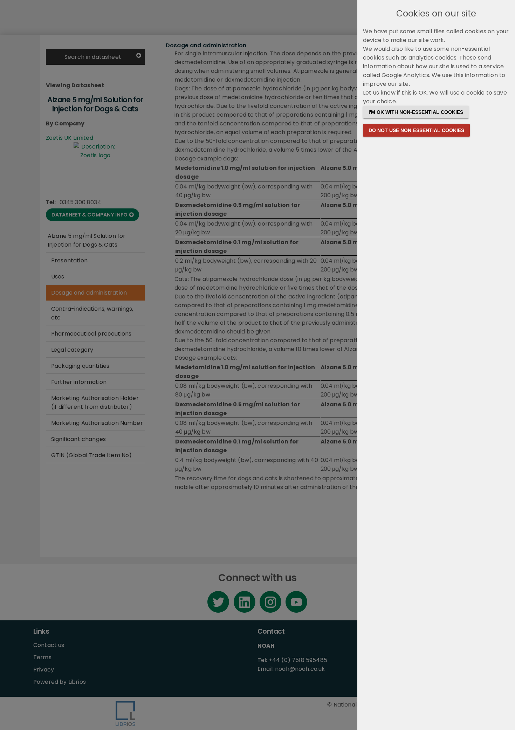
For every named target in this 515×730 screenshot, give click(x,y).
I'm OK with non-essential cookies (416, 112)
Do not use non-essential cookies (416, 130)
